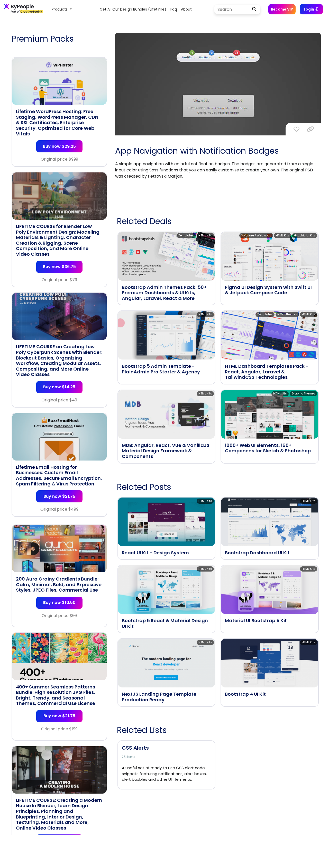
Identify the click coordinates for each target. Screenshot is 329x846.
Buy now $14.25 (59, 387)
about (186, 9)
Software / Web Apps (256, 235)
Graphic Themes (303, 393)
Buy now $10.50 (59, 602)
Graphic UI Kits (304, 235)
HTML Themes (287, 314)
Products (60, 9)
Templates (186, 235)
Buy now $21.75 (59, 496)
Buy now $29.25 (59, 146)
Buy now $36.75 (59, 267)
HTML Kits (205, 235)
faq (173, 9)
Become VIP (282, 9)
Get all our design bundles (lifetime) (133, 9)
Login (309, 9)
